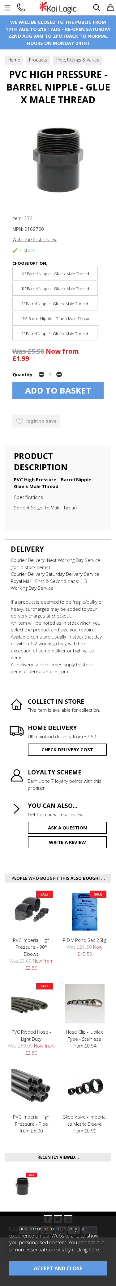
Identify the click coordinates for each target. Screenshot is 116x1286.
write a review (67, 842)
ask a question (67, 827)
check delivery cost (67, 749)
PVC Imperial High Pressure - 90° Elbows (31, 947)
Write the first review (34, 239)
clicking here (85, 1249)
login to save (41, 421)
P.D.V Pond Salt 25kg (84, 940)
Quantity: (23, 374)
